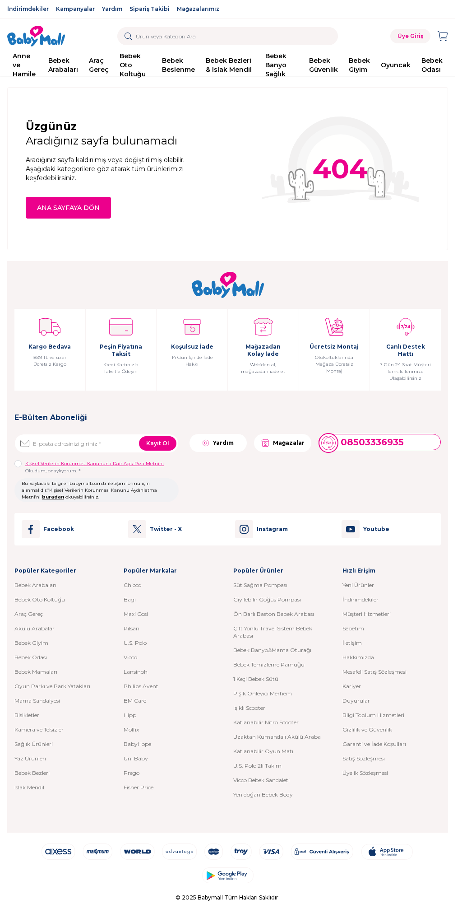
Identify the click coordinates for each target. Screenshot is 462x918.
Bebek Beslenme (178, 65)
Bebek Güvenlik (323, 65)
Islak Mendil (29, 787)
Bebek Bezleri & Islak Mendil (229, 65)
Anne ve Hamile (24, 65)
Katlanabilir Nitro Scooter (266, 722)
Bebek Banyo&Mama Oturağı (272, 650)
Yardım (112, 8)
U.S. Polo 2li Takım (257, 765)
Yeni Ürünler (358, 585)
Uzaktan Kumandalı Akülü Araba (277, 736)
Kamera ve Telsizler (39, 729)
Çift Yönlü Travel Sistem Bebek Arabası (272, 632)
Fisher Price (138, 787)
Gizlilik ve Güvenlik (367, 729)
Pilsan (131, 628)
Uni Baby (136, 758)
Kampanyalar (75, 8)
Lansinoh (136, 671)
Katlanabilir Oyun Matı (263, 751)
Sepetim (353, 628)
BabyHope (137, 744)
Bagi (130, 599)
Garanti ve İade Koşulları (374, 744)
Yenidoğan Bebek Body (263, 794)
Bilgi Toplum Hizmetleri (373, 715)
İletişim (352, 642)
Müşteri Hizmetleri (366, 613)
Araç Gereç (99, 65)
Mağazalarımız (198, 8)
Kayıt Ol (157, 443)
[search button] (128, 36)
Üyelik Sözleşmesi (365, 772)
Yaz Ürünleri (30, 758)
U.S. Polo (135, 642)
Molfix (131, 729)
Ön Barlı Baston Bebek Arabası (273, 613)
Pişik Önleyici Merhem (262, 693)
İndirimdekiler (28, 8)
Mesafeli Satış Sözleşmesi (374, 671)
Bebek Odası (432, 65)
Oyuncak (396, 65)
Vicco (130, 657)
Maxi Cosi (136, 613)
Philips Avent (141, 686)
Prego (131, 772)
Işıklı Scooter (249, 707)
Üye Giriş (410, 36)
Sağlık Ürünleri (33, 744)
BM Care (135, 700)
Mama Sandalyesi (37, 700)
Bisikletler (26, 715)
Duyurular (356, 700)
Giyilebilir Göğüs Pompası (267, 599)
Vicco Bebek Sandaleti (261, 780)
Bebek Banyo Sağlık (275, 65)
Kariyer (351, 686)
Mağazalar (289, 442)
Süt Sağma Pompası (260, 585)
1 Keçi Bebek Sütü (255, 679)
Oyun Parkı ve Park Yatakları (52, 686)
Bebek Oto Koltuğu (133, 65)
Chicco (132, 585)
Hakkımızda (358, 657)
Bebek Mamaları (35, 671)
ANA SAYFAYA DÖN (68, 208)
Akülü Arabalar (34, 628)
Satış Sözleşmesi (363, 758)
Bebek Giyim (359, 65)
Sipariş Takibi (149, 8)
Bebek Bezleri (32, 772)
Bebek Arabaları (63, 65)
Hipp (130, 715)
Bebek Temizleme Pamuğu (269, 664)
